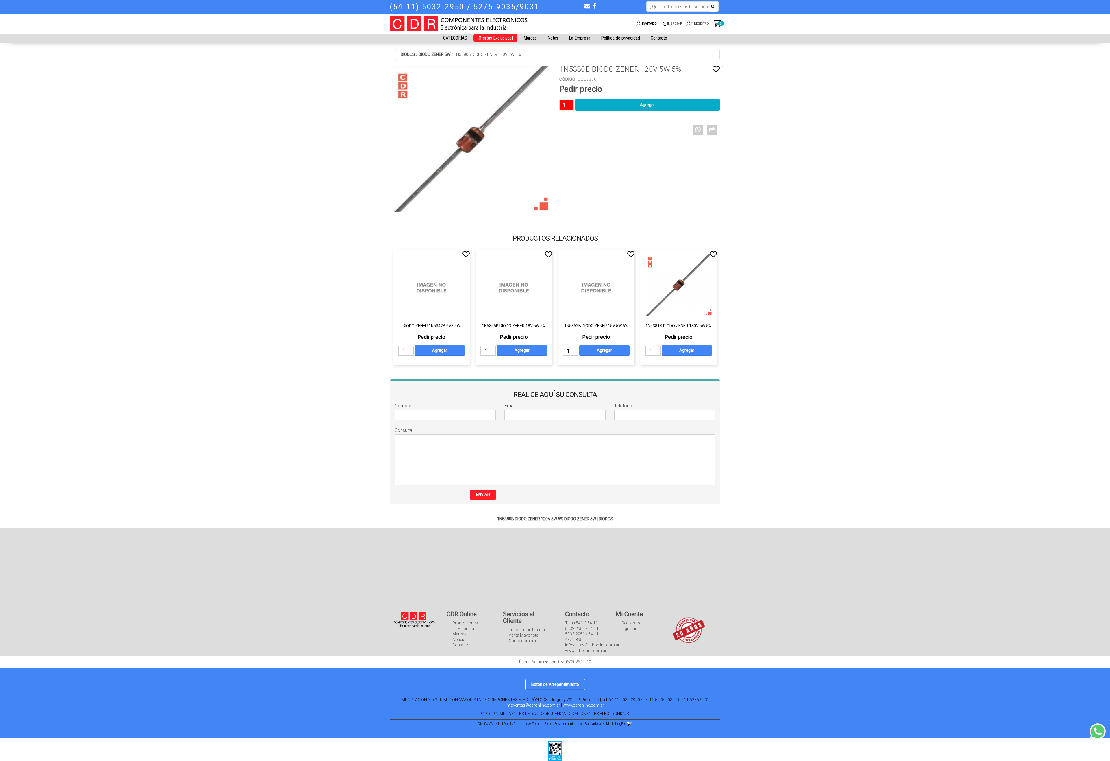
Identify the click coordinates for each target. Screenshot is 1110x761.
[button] (587, 6)
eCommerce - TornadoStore (532, 724)
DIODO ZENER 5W (434, 54)
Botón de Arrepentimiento (555, 684)
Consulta (403, 430)
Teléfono (623, 405)
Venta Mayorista (524, 635)
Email (509, 405)
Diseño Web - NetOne (493, 724)
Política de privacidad (620, 38)
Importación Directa (527, 629)
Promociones (465, 623)
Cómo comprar (523, 640)
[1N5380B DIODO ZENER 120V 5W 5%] (470, 139)
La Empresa (579, 38)
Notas (552, 38)
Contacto (659, 38)
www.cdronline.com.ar (583, 705)
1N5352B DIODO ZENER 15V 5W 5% (596, 325)
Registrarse (631, 623)
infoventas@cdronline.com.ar (533, 705)
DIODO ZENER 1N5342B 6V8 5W (431, 325)
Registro (701, 23)
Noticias (460, 639)
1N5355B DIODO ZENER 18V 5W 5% (514, 325)
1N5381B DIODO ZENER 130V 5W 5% (678, 325)
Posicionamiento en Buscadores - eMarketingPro (590, 724)
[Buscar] (713, 7)
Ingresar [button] (674, 23)
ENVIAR (483, 494)
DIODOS (408, 54)
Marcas (530, 38)
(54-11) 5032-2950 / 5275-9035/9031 (464, 7)
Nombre (403, 405)
